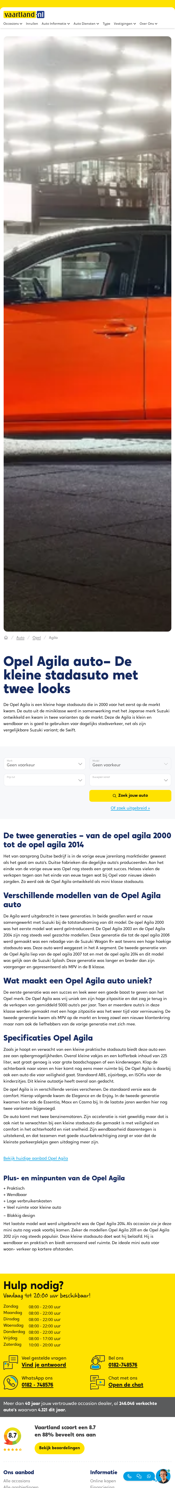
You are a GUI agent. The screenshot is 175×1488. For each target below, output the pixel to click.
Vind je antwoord (44, 1365)
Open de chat (125, 1385)
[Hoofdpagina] (6, 638)
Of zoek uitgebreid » (130, 809)
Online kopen (103, 1481)
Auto (20, 638)
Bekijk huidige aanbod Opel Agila (35, 1159)
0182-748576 (122, 1365)
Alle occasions (16, 1481)
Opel (37, 638)
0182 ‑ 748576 (37, 1385)
